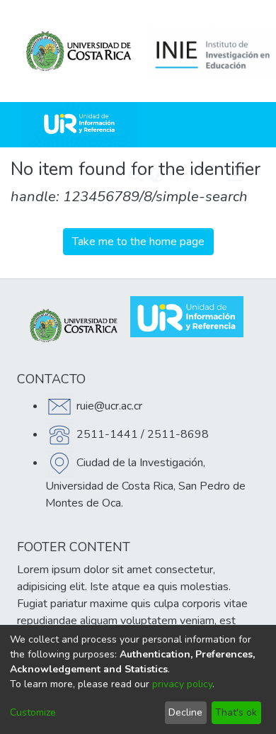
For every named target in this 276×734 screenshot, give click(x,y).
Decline (185, 712)
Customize (33, 712)
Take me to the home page (138, 241)
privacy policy (182, 684)
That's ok (236, 712)
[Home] (79, 124)
